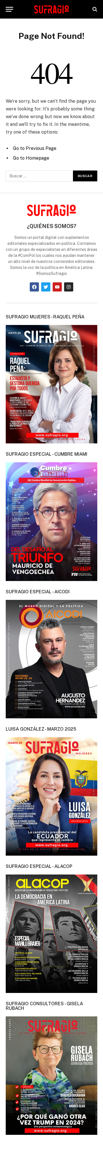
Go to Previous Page (34, 148)
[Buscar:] (40, 175)
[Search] (94, 9)
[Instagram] (68, 287)
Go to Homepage (31, 158)
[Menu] (9, 9)
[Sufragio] (51, 9)
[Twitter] (45, 287)
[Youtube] (57, 287)
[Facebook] (34, 287)
